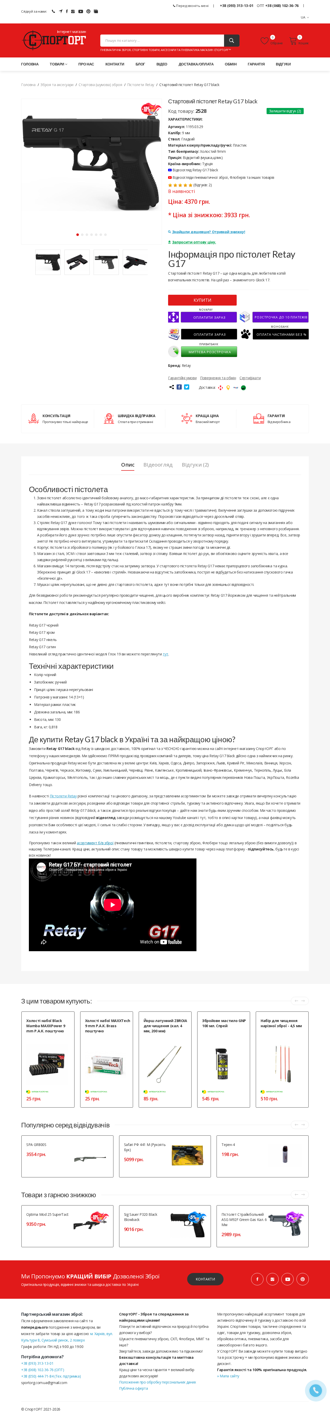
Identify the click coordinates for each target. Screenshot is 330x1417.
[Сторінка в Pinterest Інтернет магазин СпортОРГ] (88, 11)
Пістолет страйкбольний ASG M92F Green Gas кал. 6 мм (244, 1219)
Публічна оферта (133, 1388)
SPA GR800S (36, 1144)
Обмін (230, 64)
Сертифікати (250, 377)
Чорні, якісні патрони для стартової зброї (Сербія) (44, 1039)
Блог (140, 64)
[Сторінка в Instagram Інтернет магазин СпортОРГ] (73, 11)
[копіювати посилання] (171, 387)
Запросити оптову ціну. (194, 242)
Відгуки (283, 64)
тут (165, 654)
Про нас (86, 64)
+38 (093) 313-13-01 (236, 5)
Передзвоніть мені (192, 5)
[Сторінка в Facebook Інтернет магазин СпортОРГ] (67, 11)
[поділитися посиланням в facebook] (179, 387)
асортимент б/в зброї (95, 842)
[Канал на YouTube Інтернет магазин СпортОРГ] (80, 11)
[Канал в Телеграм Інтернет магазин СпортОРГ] (61, 11)
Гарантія (256, 64)
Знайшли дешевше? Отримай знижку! (208, 231)
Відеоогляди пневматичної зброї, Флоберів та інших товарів (223, 177)
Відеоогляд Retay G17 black (195, 169)
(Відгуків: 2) (202, 184)
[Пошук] (232, 41)
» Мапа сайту (228, 1375)
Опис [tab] (128, 464)
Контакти (114, 64)
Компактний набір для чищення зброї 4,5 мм (277, 1034)
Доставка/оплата (196, 64)
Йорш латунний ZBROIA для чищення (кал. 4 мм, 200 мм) (165, 1025)
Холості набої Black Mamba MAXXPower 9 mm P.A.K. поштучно (45, 1025)
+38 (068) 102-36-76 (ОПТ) (42, 1369)
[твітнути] (186, 387)
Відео (161, 64)
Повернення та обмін (218, 377)
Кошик (304, 43)
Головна (30, 64)
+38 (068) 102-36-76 (282, 5)
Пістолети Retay (63, 796)
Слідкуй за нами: (34, 11)
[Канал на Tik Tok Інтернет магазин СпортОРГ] (96, 11)
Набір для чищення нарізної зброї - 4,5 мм (281, 1023)
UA (303, 17)
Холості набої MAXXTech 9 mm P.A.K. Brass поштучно (107, 1025)
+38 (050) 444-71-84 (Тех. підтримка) (51, 1376)
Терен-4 (228, 1144)
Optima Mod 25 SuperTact (47, 1214)
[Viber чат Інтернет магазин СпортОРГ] (53, 11)
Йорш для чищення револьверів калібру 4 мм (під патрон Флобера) (165, 1042)
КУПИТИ (202, 300)
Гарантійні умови (182, 377)
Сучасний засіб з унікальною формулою (223, 1034)
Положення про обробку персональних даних (157, 1382)
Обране (276, 43)
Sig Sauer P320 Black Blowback (140, 1217)
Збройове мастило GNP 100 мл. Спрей (224, 1023)
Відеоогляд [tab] (158, 464)
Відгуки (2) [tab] (195, 464)
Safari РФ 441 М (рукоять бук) (145, 1147)
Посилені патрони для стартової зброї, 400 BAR (102, 1039)
